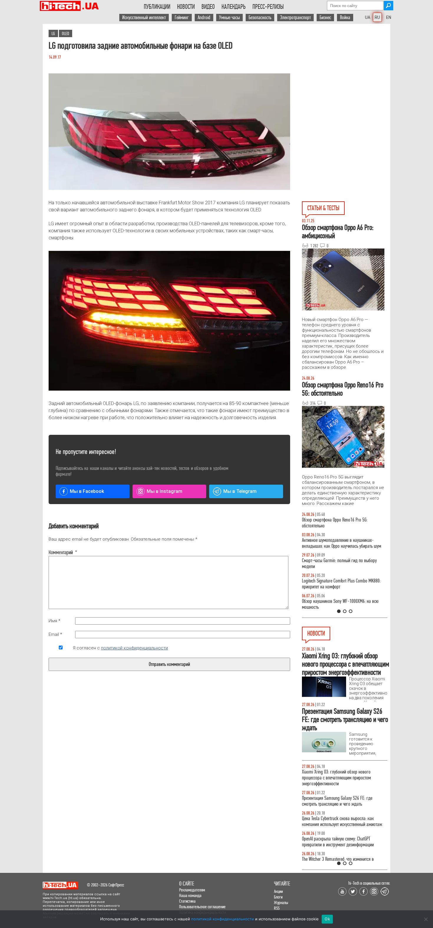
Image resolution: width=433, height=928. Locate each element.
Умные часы (229, 17)
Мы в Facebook (87, 491)
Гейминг (182, 17)
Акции (278, 891)
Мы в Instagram (164, 491)
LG (53, 33)
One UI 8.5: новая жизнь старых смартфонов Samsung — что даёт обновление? (339, 543)
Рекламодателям (192, 890)
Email (55, 634)
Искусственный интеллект (144, 17)
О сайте (186, 883)
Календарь (234, 7)
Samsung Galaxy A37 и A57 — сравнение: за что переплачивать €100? (343, 604)
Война (345, 17)
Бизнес (325, 17)
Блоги (278, 897)
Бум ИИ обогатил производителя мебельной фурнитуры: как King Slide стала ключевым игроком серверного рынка (340, 798)
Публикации (157, 7)
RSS (277, 908)
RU (377, 17)
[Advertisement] (346, 77)
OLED (65, 33)
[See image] (169, 131)
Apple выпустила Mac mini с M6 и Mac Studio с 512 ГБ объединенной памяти (341, 775)
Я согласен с (120, 648)
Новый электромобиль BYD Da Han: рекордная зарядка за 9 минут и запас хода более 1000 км (344, 821)
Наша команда (190, 895)
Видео (208, 7)
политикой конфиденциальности (134, 648)
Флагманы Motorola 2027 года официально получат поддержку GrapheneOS (339, 842)
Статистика (187, 901)
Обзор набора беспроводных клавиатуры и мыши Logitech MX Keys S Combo (339, 523)
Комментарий (61, 552)
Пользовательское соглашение (202, 906)
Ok (327, 919)
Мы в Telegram (240, 491)
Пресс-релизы (268, 7)
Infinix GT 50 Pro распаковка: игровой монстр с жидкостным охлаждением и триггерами (342, 584)
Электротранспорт (295, 17)
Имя (54, 620)
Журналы (281, 902)
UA (367, 17)
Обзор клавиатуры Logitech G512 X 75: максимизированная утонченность (334, 563)
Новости (186, 7)
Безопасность (260, 17)
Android (204, 17)
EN (388, 17)
